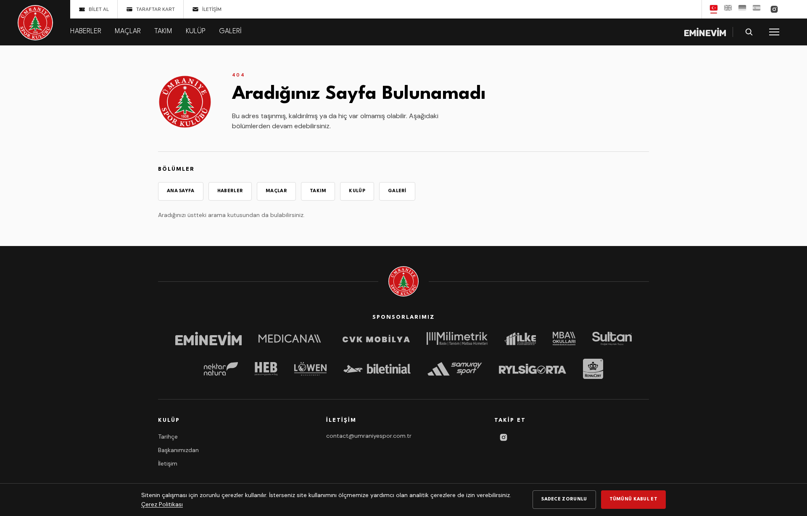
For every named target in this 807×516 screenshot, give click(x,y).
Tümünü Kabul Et (633, 499)
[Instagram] (774, 9)
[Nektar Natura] (221, 369)
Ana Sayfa (181, 191)
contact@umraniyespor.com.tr (368, 435)
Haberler (85, 31)
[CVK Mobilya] (376, 338)
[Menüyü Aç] (774, 32)
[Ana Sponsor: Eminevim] (705, 32)
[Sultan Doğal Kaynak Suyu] (612, 338)
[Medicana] (292, 338)
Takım (163, 31)
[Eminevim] (208, 338)
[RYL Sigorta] (532, 369)
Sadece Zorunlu (564, 499)
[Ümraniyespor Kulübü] (35, 22)
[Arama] (749, 32)
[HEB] (266, 369)
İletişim (212, 9)
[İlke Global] (520, 338)
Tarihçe (168, 436)
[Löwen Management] (310, 369)
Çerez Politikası (162, 504)
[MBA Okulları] (564, 338)
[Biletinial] (377, 369)
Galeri (230, 31)
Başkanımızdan (178, 450)
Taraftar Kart (155, 9)
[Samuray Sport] (454, 369)
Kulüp (196, 31)
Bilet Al (99, 9)
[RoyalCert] (593, 369)
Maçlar (128, 31)
